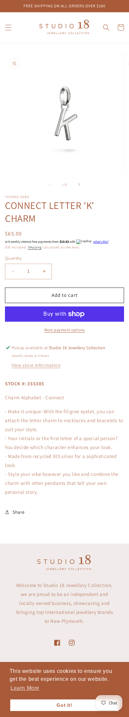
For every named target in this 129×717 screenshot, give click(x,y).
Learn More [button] (25, 688)
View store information (36, 365)
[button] (8, 27)
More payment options (64, 329)
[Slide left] (50, 184)
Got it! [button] (64, 705)
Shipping (35, 247)
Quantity (13, 258)
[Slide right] (79, 184)
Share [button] (19, 512)
